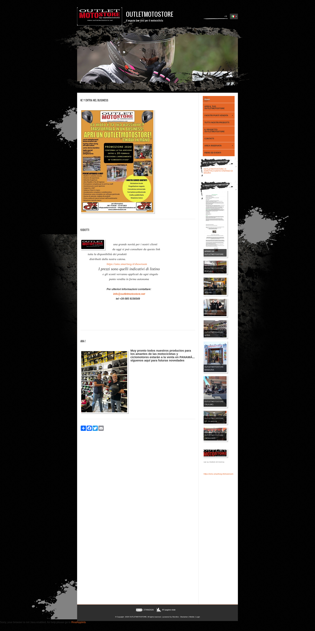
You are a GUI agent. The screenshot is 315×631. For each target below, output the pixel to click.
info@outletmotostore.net (129, 294)
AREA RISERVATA (213, 146)
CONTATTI (209, 138)
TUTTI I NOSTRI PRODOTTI (216, 122)
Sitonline (175, 617)
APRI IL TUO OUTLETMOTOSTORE (214, 107)
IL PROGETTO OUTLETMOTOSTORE (214, 130)
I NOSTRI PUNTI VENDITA (216, 115)
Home (207, 99)
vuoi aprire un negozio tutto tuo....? (219, 169)
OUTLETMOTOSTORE (149, 14)
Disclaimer (184, 617)
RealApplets (78, 622)
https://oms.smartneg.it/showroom (126, 264)
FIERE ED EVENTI (212, 153)
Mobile (191, 617)
